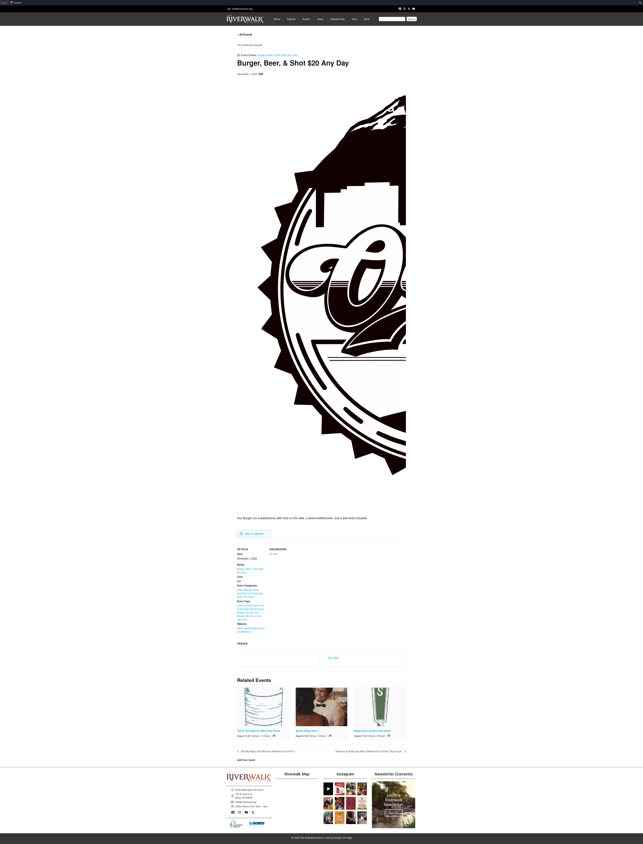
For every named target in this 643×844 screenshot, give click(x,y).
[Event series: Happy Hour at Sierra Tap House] (388, 736)
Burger (240, 612)
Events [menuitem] (17, 2)
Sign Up (393, 813)
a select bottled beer (248, 605)
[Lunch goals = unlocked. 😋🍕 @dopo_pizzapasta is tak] (362, 817)
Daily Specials (244, 589)
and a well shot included (250, 607)
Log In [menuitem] (4, 2)
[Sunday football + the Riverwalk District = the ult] (339, 803)
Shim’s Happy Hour (307, 730)
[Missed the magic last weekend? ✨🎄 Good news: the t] (328, 788)
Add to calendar (254, 533)
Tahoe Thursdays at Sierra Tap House (258, 730)
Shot (245, 619)
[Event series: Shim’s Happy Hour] (330, 736)
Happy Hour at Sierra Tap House (372, 730)
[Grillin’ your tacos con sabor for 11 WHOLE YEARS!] (328, 803)
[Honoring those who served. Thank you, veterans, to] (328, 817)
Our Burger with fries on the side (249, 616)
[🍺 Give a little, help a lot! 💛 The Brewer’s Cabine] (362, 803)
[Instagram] (404, 8)
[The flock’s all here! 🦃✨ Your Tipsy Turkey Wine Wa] (339, 817)
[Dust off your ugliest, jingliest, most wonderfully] (339, 788)
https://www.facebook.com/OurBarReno (251, 629)
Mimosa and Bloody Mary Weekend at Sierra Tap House (369, 751)
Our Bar (249, 612)
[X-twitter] (409, 8)
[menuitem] (640, 2)
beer (261, 609)
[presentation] (263, 707)
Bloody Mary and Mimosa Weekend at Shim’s (267, 751)
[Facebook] (400, 8)
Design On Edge (343, 837)
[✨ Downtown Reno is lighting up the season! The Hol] (362, 788)
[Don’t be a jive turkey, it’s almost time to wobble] (351, 803)
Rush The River (245, 596)
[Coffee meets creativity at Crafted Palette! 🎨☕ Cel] (351, 817)
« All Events (244, 34)
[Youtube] (413, 8)
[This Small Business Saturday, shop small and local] (351, 788)
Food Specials (254, 593)
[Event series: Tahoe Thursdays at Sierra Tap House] (274, 736)
